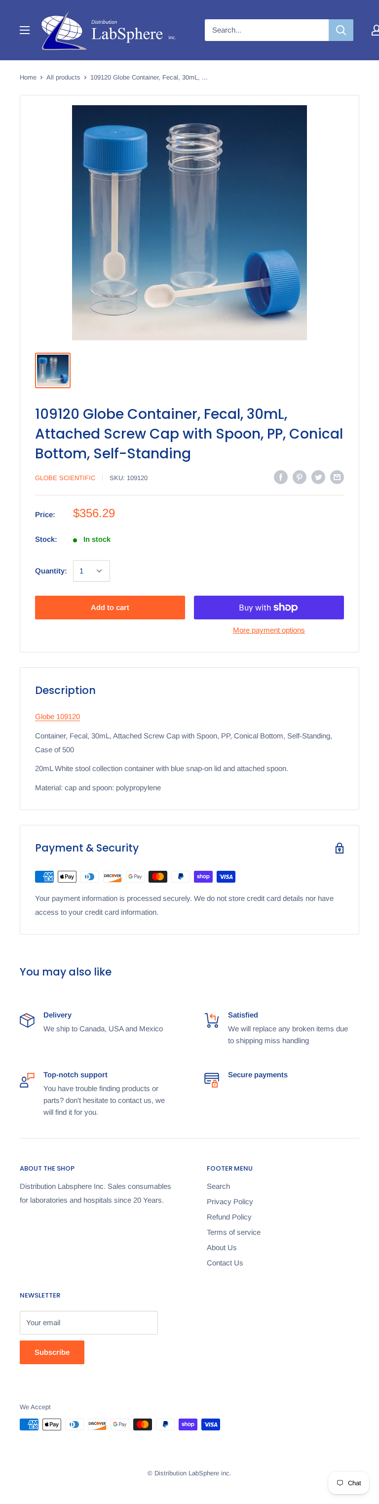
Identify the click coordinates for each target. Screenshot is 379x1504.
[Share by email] (337, 477)
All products (63, 77)
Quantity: (51, 571)
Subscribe (52, 1352)
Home (28, 77)
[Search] (341, 30)
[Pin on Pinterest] (299, 477)
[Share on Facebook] (281, 477)
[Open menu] (25, 30)
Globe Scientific (65, 478)
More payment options (269, 630)
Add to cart (110, 607)
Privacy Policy (230, 1201)
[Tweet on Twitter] (318, 477)
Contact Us (225, 1263)
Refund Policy (229, 1217)
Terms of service (234, 1232)
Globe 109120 (57, 716)
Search (218, 1186)
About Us (222, 1247)
